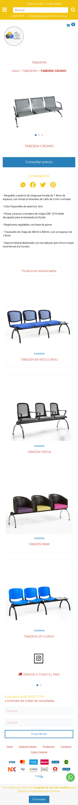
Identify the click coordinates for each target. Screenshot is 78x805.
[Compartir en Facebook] (33, 185)
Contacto (66, 746)
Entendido (39, 799)
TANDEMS (29, 71)
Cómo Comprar (39, 751)
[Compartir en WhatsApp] (23, 185)
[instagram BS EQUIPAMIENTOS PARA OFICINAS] (38, 658)
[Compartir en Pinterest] (53, 185)
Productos (49, 746)
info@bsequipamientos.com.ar (47, 16)
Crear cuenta (34, 3)
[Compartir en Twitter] (43, 185)
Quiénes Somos (28, 746)
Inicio (15, 71)
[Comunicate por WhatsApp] (70, 777)
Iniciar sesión (54, 3)
